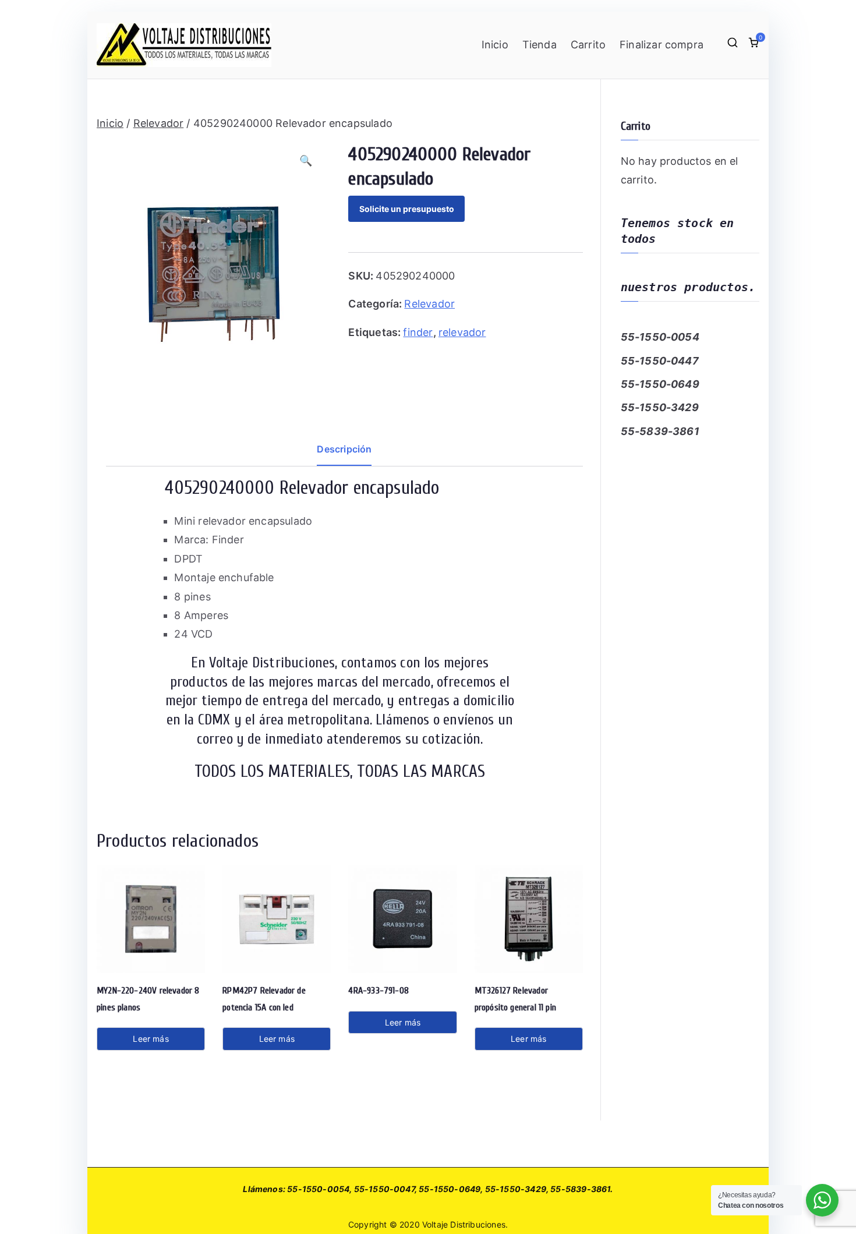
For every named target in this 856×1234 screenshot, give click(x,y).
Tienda (539, 44)
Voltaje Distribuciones (463, 1224)
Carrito (588, 44)
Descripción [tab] (344, 449)
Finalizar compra (661, 44)
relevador (462, 332)
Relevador (158, 123)
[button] (310, 162)
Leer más (150, 1039)
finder (418, 332)
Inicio (495, 44)
